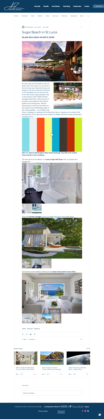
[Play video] (52, 135)
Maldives (40, 16)
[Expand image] (52, 183)
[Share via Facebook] (22, 334)
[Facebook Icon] (82, 411)
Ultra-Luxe (55, 16)
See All (88, 348)
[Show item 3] (47, 263)
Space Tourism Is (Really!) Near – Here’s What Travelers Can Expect (77, 368)
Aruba (32, 16)
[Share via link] (34, 334)
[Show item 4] (56, 318)
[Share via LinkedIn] (30, 334)
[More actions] (81, 27)
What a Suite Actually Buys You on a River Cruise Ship (25, 368)
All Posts (16, 16)
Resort (47, 16)
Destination (25, 16)
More (81, 16)
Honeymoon (74, 16)
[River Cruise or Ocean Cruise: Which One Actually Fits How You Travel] (52, 358)
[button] (88, 16)
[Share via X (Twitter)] (26, 334)
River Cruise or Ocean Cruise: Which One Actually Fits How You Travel (51, 368)
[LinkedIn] (88, 411)
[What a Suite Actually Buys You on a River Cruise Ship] (25, 358)
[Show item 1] (27, 208)
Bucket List (64, 16)
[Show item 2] (37, 208)
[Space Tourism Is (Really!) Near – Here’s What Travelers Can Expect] (78, 358)
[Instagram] (85, 411)
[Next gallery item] (80, 183)
